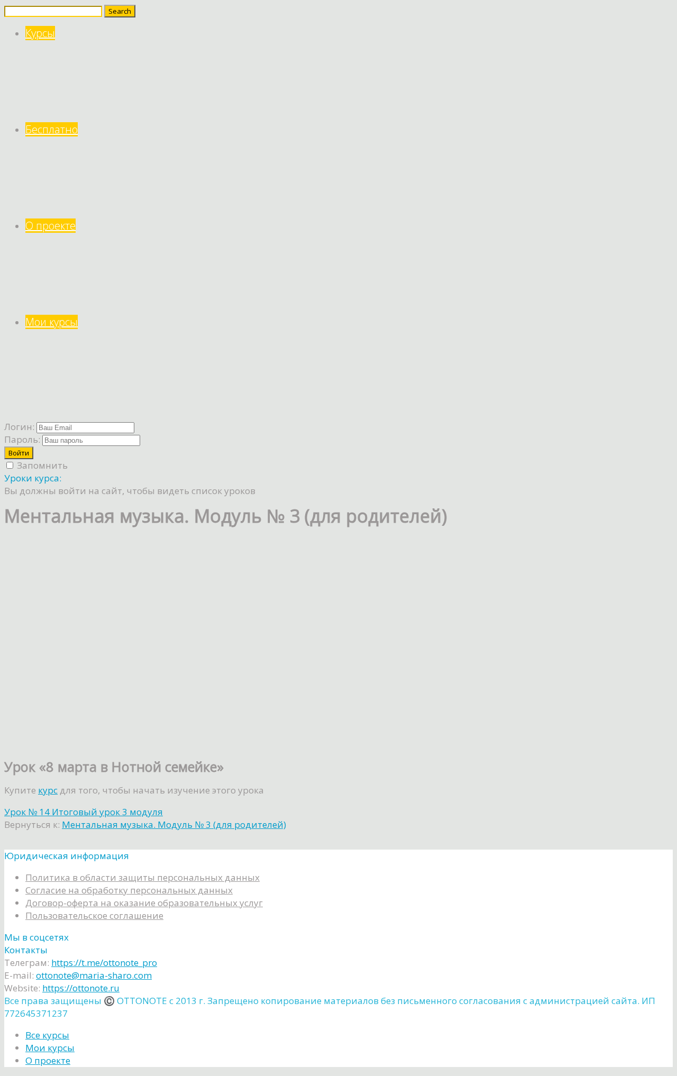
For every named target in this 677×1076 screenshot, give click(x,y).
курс (48, 790)
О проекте (50, 225)
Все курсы (47, 1035)
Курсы (40, 33)
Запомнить (41, 465)
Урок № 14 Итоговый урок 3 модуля (83, 812)
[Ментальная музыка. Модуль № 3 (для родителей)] (110, 742)
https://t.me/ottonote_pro (104, 962)
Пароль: (22, 439)
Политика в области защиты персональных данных (142, 877)
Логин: (19, 427)
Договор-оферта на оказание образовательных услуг (144, 903)
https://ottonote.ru (81, 988)
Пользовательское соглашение (94, 915)
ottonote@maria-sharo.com (94, 975)
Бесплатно (51, 129)
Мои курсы (51, 322)
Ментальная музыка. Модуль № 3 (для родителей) (174, 824)
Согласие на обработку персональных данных (129, 890)
